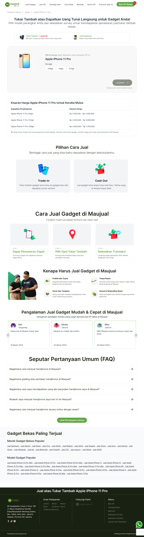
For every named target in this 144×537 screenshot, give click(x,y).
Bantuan (80, 4)
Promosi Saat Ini (106, 4)
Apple (27, 12)
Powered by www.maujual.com (17, 534)
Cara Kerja (68, 4)
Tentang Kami (55, 4)
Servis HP (91, 4)
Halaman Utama (14, 12)
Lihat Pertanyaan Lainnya (72, 420)
